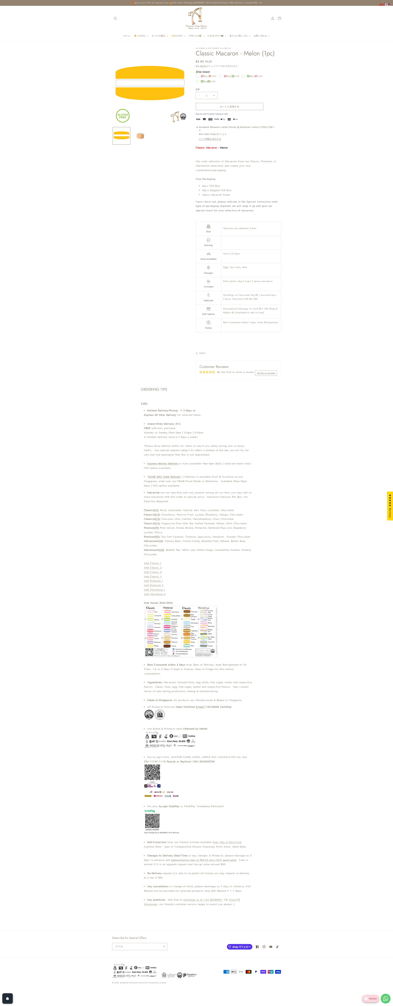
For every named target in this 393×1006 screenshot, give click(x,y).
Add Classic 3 (153, 572)
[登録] (163, 946)
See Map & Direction (227, 842)
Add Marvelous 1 (154, 589)
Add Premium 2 (153, 585)
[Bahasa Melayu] (389, 4)
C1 (156, 510)
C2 (157, 514)
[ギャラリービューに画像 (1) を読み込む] (121, 136)
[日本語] (386, 4)
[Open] (7, 998)
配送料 (203, 66)
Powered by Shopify (157, 983)
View (200, 706)
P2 (157, 536)
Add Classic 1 (152, 563)
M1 (160, 541)
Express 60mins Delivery (162, 463)
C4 (157, 523)
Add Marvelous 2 (155, 594)
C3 (157, 518)
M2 (161, 549)
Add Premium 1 (153, 580)
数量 (198, 89)
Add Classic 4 (153, 576)
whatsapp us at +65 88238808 (203, 899)
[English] (383, 4)
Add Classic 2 (153, 567)
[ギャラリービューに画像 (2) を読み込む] (140, 136)
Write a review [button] (266, 372)
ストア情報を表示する (210, 139)
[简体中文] (381, 4)
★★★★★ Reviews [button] (390, 506)
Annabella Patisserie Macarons (133, 983)
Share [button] (202, 353)
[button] (115, 18)
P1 (157, 527)
